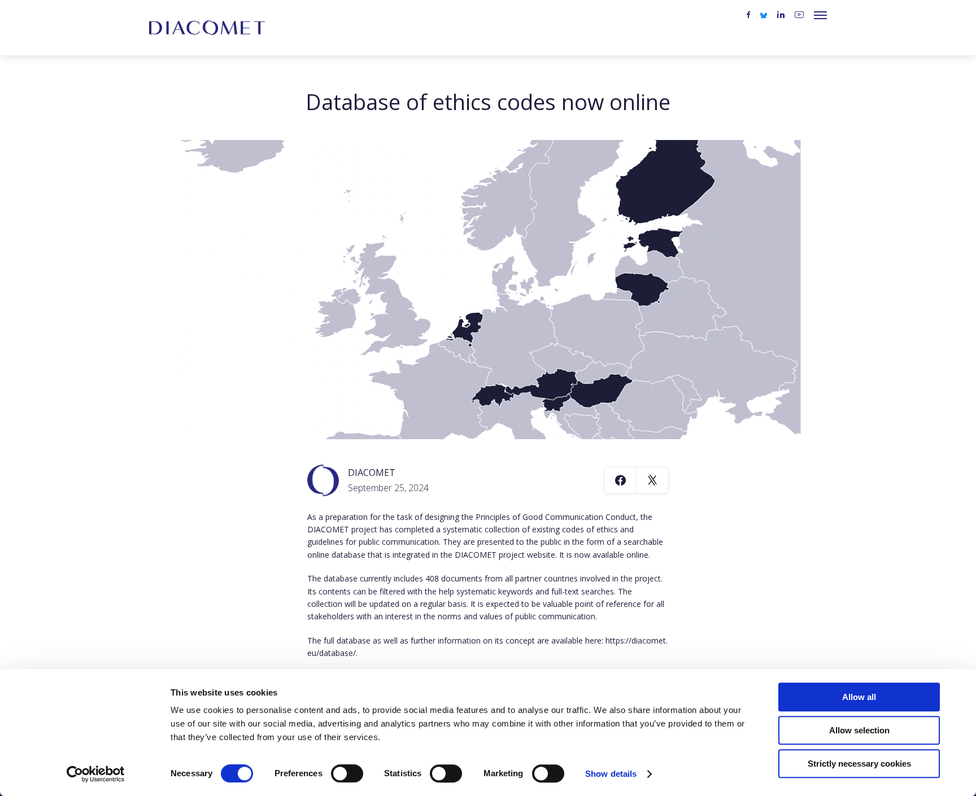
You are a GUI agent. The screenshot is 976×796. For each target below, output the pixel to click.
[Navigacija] (820, 15)
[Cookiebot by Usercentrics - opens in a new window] (95, 774)
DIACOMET (371, 472)
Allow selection (859, 730)
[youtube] (799, 15)
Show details (611, 773)
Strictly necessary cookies (859, 763)
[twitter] (763, 14)
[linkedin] (781, 15)
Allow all (859, 697)
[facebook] (748, 15)
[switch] (347, 773)
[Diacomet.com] (207, 27)
